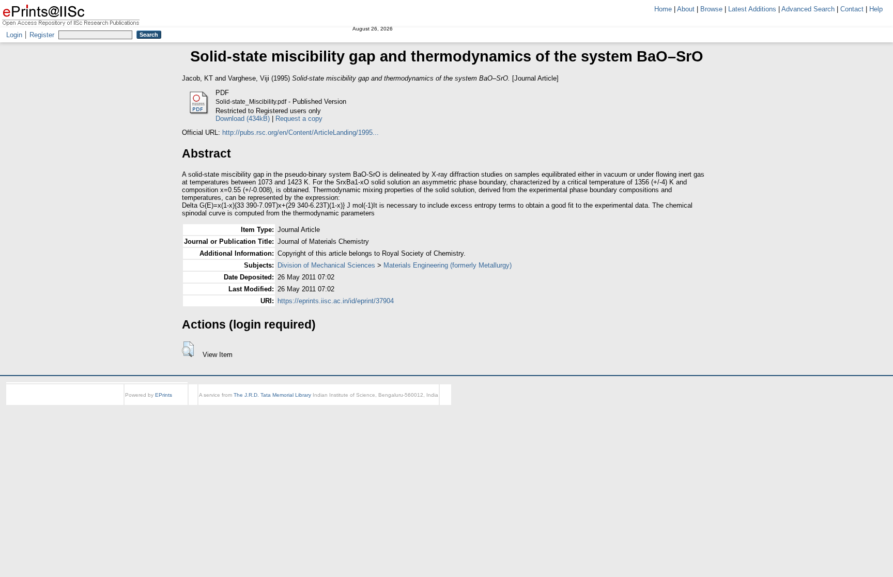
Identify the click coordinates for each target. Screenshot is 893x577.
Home (663, 9)
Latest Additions (752, 9)
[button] (188, 349)
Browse (711, 9)
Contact (852, 9)
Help (876, 9)
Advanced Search (808, 9)
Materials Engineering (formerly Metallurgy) (447, 265)
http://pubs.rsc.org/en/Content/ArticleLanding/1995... (300, 132)
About (686, 9)
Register (41, 35)
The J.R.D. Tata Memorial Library (272, 395)
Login (14, 35)
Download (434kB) (242, 118)
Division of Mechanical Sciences (326, 265)
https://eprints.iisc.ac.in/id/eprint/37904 (336, 301)
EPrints (163, 395)
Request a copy (298, 118)
